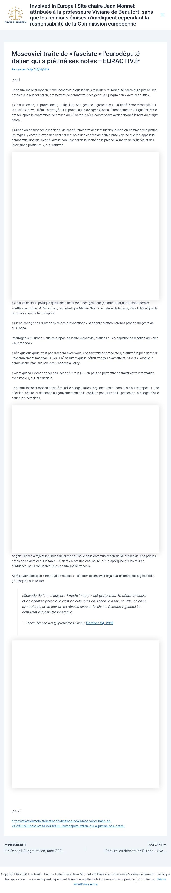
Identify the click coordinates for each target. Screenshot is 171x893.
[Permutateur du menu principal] (162, 15)
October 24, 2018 (99, 623)
